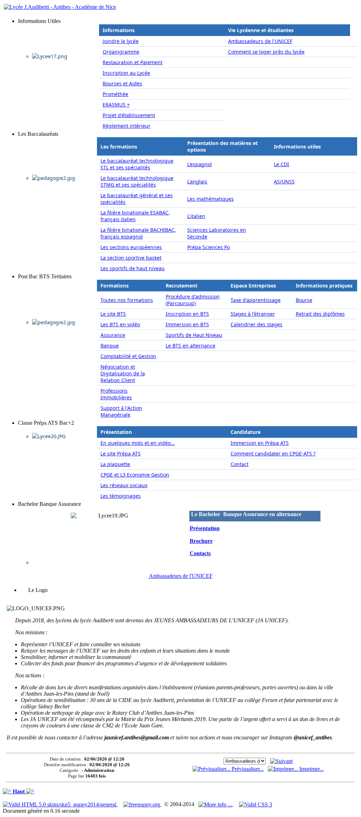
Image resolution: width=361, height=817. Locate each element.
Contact (240, 464)
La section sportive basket (130, 257)
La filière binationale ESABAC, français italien (135, 216)
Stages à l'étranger (253, 313)
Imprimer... (311, 769)
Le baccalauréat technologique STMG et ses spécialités (136, 181)
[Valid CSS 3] (255, 804)
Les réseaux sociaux (123, 485)
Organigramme (121, 51)
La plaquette (115, 464)
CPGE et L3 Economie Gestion (134, 474)
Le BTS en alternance (190, 345)
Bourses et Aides (122, 83)
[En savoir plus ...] (215, 804)
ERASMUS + (116, 104)
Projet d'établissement (129, 115)
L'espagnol (199, 164)
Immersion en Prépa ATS (260, 443)
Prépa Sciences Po (208, 247)
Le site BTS (113, 313)
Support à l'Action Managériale (121, 411)
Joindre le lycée (121, 41)
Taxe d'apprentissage (256, 300)
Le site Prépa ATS (120, 453)
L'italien (196, 216)
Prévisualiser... (247, 769)
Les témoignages (120, 495)
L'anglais (197, 181)
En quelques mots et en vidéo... (137, 443)
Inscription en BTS (187, 313)
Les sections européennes (131, 247)
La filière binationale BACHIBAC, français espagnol (138, 233)
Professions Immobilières (116, 394)
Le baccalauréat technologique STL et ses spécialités (136, 164)
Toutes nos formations (126, 300)
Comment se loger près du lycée (266, 51)
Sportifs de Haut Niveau (194, 335)
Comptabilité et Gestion (128, 356)
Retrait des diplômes (320, 313)
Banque (109, 345)
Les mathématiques (210, 198)
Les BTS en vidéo (120, 324)
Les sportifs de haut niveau (132, 268)
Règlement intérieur (127, 125)
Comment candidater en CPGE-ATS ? (273, 453)
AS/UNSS (284, 181)
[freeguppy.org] (142, 804)
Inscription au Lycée (126, 72)
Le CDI (281, 164)
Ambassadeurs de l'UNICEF (260, 41)
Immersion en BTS (187, 324)
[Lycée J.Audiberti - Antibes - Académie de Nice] (60, 7)
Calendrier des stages (256, 324)
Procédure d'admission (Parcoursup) (193, 300)
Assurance (112, 335)
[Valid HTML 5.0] (60, 804)
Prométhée (115, 94)
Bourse (304, 300)
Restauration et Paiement (133, 62)
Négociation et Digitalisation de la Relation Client (122, 373)
